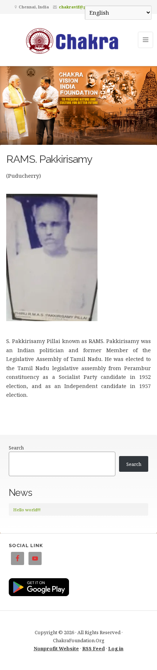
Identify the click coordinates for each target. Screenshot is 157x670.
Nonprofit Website (56, 648)
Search (16, 447)
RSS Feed (93, 648)
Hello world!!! (27, 509)
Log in (115, 648)
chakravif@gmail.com (82, 7)
